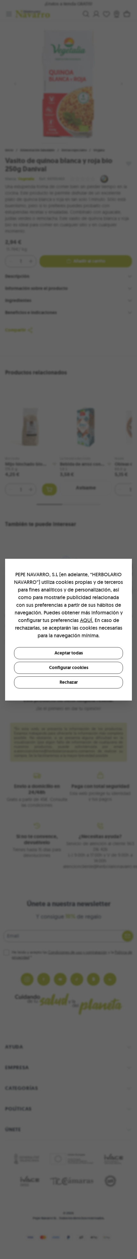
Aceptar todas (68, 653)
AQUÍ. (86, 620)
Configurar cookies (68, 668)
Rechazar (69, 682)
